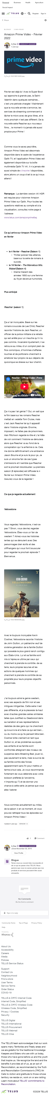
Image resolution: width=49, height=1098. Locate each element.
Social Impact (7, 7)
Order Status (7, 989)
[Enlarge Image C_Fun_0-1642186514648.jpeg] (24, 62)
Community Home (8, 923)
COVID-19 (6, 992)
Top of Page (23, 923)
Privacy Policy (36, 923)
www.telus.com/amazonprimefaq (20, 217)
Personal (5, 2)
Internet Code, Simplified (13, 1001)
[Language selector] (23, 13)
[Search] (29, 13)
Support (5, 968)
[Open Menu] (45, 20)
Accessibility (7, 949)
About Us (6, 946)
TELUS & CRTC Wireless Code (16, 1004)
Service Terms (8, 985)
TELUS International (11, 1023)
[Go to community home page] (13, 13)
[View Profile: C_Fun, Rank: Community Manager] (7, 45)
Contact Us (7, 972)
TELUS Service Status (12, 963)
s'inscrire (24, 170)
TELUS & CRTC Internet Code (16, 998)
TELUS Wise (7, 1034)
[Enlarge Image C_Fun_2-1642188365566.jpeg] (21, 593)
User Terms (7, 982)
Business (17, 2)
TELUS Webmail (9, 1030)
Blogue (6, 20)
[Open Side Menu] (3, 13)
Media (4, 956)
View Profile (18, 853)
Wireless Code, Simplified (14, 1008)
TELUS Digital (8, 1020)
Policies (5, 960)
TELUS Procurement (11, 1027)
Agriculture (39, 2)
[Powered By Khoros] (24, 934)
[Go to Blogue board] (7, 862)
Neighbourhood (9, 975)
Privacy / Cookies (10, 1011)
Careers (5, 953)
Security (5, 1015)
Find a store (7, 979)
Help (3, 927)
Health (27, 2)
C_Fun (13, 44)
